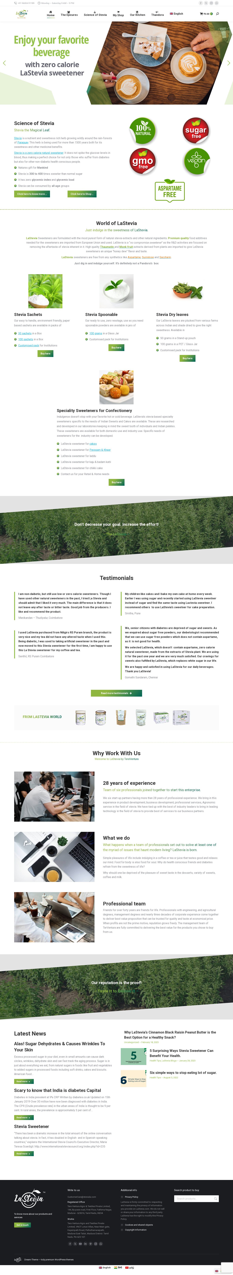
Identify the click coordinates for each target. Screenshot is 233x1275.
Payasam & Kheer (100, 450)
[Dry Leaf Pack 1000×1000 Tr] (121, 718)
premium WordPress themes (60, 1259)
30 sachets (25, 333)
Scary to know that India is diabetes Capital (57, 1090)
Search (215, 1198)
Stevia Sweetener (31, 1126)
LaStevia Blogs (169, 1060)
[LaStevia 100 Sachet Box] (181, 718)
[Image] (143, 131)
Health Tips (155, 1060)
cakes (93, 443)
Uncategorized (131, 1042)
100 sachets (25, 339)
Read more (22, 1081)
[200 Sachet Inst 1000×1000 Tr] (141, 718)
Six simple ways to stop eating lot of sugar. (183, 1073)
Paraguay (22, 142)
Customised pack (28, 345)
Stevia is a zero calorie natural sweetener (38, 152)
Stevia (18, 138)
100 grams (95, 333)
